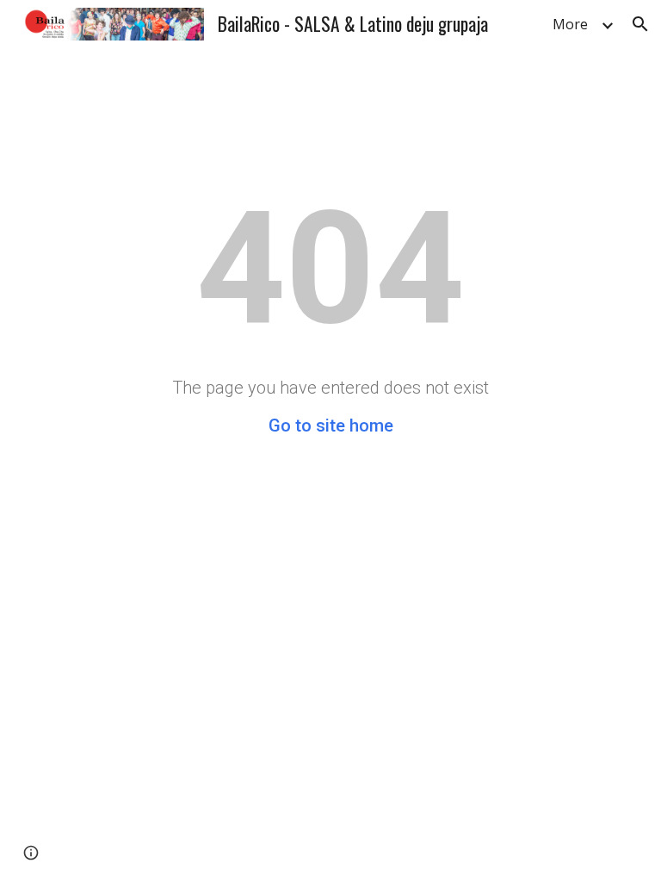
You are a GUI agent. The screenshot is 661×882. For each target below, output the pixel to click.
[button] (640, 24)
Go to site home (331, 425)
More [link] (570, 24)
